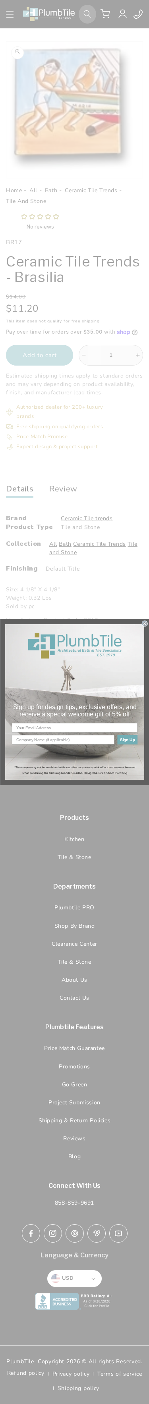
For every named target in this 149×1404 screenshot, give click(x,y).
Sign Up (127, 740)
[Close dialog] (144, 623)
